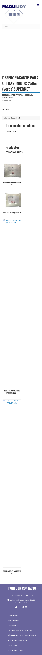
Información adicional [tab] (12, 118)
